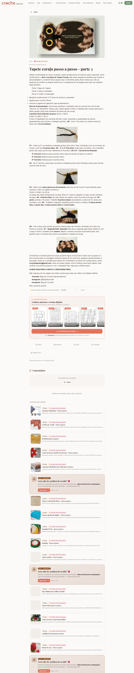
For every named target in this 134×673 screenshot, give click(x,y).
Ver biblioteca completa (67, 331)
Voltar (35, 12)
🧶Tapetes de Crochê (40, 61)
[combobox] (69, 290)
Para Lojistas (107, 3)
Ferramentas (47, 3)
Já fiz (77, 344)
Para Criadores (88, 3)
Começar (31, 3)
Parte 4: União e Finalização (43, 94)
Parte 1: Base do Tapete (41, 88)
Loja (38, 3)
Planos (98, 3)
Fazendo (58, 344)
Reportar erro (37, 352)
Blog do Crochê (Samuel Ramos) (53, 276)
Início (30, 61)
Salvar (40, 344)
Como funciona (61, 3)
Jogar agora (43, 490)
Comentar (96, 344)
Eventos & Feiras (74, 3)
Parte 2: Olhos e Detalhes (42, 91)
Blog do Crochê (47, 282)
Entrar (128, 3)
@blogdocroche (47, 279)
